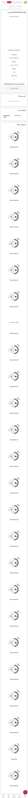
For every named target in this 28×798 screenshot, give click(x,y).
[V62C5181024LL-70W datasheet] (14, 219)
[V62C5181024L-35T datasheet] (14, 139)
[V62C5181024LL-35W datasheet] (14, 458)
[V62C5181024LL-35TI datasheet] (14, 512)
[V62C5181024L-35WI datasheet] (14, 166)
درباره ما (8, 797)
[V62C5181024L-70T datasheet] (14, 432)
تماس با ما (3, 797)
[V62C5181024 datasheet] (14, 751)
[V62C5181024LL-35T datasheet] (14, 565)
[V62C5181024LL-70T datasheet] (14, 272)
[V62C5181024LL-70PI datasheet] (14, 299)
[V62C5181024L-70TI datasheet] (14, 379)
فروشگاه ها (19, 797)
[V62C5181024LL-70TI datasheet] (14, 245)
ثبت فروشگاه (14, 797)
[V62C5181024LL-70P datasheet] (14, 352)
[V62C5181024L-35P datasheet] (14, 698)
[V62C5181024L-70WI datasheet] (14, 724)
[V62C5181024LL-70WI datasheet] (14, 192)
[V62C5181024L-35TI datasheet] (14, 645)
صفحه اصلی (19, 6)
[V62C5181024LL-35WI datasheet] (14, 405)
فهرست (25, 797)
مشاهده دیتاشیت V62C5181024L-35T (13, 84)
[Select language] (25, 792)
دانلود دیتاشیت (11, 6)
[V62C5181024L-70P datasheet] (14, 538)
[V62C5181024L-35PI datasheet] (14, 671)
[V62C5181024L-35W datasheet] (14, 591)
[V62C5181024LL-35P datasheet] (14, 778)
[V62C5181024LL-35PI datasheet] (14, 618)
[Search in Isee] (21, 2)
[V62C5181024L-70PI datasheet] (14, 485)
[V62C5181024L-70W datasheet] (14, 325)
